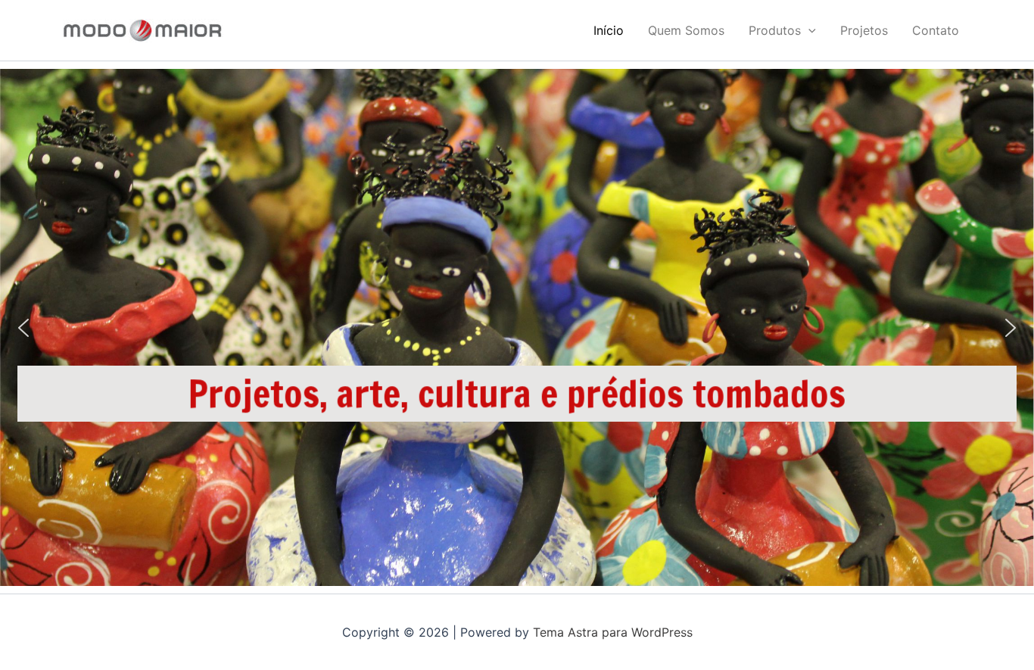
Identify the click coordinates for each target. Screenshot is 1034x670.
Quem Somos (686, 30)
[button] (808, 30)
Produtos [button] (775, 30)
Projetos (864, 30)
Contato (935, 30)
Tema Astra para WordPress (613, 632)
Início (608, 30)
